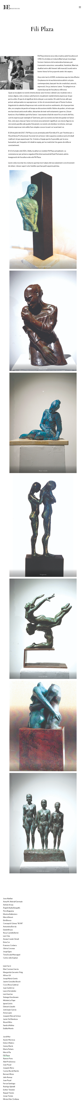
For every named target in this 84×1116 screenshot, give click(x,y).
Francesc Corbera (10, 945)
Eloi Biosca (7, 920)
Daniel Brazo (8, 930)
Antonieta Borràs (9, 926)
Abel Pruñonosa (9, 1062)
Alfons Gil (7, 975)
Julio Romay (7, 1077)
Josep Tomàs (8, 1096)
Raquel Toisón (8, 1093)
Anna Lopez (7, 1013)
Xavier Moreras (9, 1040)
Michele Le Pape (9, 1000)
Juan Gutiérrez (8, 988)
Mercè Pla (7, 1052)
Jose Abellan (8, 898)
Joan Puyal (7, 1065)
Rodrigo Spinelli (9, 1086)
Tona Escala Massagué (11, 955)
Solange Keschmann (10, 997)
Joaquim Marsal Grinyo (12, 1016)
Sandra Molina (8, 1025)
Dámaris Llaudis (9, 1006)
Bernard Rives (8, 1074)
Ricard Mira (7, 1022)
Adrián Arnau (8, 905)
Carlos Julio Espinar (10, 958)
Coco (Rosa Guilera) (10, 985)
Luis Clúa (6, 936)
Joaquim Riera (8, 1068)
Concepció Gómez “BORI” (13, 923)
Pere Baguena (8, 911)
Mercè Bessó (8, 917)
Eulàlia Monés (8, 1028)
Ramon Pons (8, 1058)
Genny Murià (8, 1046)
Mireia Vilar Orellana (11, 1099)
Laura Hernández (9, 991)
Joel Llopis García (9, 1010)
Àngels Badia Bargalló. (11, 908)
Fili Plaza (6, 1055)
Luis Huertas (8, 994)
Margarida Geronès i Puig (13, 972)
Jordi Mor (7, 1037)
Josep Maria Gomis (10, 978)
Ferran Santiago (9, 1083)
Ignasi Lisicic (7, 1003)
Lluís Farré (7, 966)
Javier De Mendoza (10, 1019)
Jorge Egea (7, 951)
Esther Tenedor (9, 1090)
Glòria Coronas (9, 948)
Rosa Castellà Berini (10, 933)
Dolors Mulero (8, 1043)
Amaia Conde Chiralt (11, 939)
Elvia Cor (6, 942)
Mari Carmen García (11, 969)
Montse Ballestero (10, 914)
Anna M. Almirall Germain (13, 901)
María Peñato (8, 1049)
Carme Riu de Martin (11, 1071)
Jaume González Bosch (11, 981)
